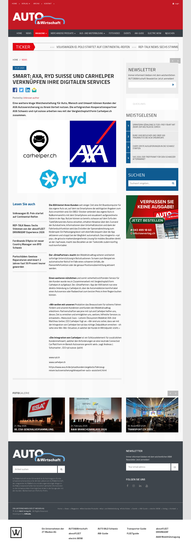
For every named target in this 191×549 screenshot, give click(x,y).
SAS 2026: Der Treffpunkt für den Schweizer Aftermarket (154, 158)
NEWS (24, 59)
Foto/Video (126, 508)
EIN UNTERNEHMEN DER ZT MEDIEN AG (28, 508)
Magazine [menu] (75, 508)
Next (178, 60)
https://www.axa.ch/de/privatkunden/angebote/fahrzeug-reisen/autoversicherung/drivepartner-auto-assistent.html (78, 368)
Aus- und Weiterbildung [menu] (110, 508)
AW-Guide (144, 508)
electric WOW (156, 508)
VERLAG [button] (25, 3)
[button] (41, 33)
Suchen (170, 33)
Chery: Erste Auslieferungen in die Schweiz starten (153, 147)
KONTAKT (48, 3)
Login (177, 3)
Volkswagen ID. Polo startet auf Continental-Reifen (54, 47)
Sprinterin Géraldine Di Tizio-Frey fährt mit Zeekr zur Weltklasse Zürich (154, 125)
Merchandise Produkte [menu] (90, 508)
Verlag (166, 508)
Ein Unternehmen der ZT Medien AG (53, 530)
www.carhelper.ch (57, 362)
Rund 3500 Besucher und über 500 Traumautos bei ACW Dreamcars (149, 136)
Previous (172, 60)
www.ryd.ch (54, 357)
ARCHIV (36, 3)
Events (135, 508)
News (68, 508)
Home (61, 508)
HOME (14, 3)
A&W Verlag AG (25, 511)
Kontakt (174, 508)
